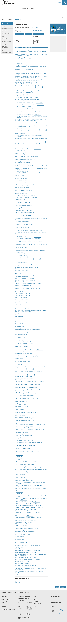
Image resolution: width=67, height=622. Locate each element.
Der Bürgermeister (38, 599)
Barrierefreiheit (20, 592)
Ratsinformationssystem (39, 605)
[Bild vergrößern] (58, 29)
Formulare (4, 44)
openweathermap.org (56, 614)
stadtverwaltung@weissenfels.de (38, 30)
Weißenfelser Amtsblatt (6, 52)
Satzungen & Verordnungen (5, 47)
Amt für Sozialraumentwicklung (6, 41)
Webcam (36, 606)
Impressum (26, 592)
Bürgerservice (10, 19)
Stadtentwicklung (5, 31)
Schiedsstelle (4, 50)
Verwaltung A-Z (18, 19)
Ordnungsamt (5, 35)
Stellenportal (4, 36)
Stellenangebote (37, 603)
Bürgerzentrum (5, 30)
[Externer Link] (51, 598)
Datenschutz (4, 592)
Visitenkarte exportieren (38, 34)
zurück (57, 587)
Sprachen (60, 2)
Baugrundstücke (5, 38)
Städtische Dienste (5, 42)
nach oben (63, 587)
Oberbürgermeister (18, 582)
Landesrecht (4, 49)
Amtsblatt (36, 601)
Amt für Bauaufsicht (6, 33)
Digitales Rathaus (5, 26)
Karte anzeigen (28, 34)
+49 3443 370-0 (35, 27)
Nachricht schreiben (19, 34)
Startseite (4, 19)
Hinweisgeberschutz (12, 592)
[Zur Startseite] (16, 2)
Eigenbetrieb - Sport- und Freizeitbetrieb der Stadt (24, 581)
